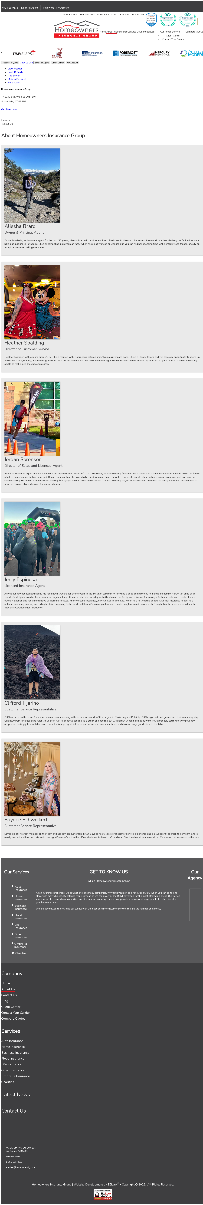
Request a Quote (10, 63)
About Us (111, 31)
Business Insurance (20, 907)
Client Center (173, 35)
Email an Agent (42, 63)
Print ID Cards (87, 14)
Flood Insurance (21, 917)
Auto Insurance (21, 888)
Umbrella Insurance (20, 945)
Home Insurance (21, 898)
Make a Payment (120, 14)
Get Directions (9, 109)
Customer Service (170, 31)
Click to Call (26, 62)
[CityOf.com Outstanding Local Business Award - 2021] (151, 22)
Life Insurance (21, 926)
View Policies (70, 14)
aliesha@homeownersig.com (20, 1167)
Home (103, 31)
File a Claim (138, 14)
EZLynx (112, 1184)
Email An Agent (29, 7)
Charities (144, 31)
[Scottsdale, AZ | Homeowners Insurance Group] (77, 29)
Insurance (122, 31)
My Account (63, 7)
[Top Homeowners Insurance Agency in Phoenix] (187, 22)
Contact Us (134, 31)
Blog (151, 31)
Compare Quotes (13, 1018)
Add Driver (103, 14)
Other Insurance (21, 936)
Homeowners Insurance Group (52, 1184)
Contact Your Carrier (173, 39)
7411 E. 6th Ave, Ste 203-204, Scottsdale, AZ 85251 (21, 1149)
